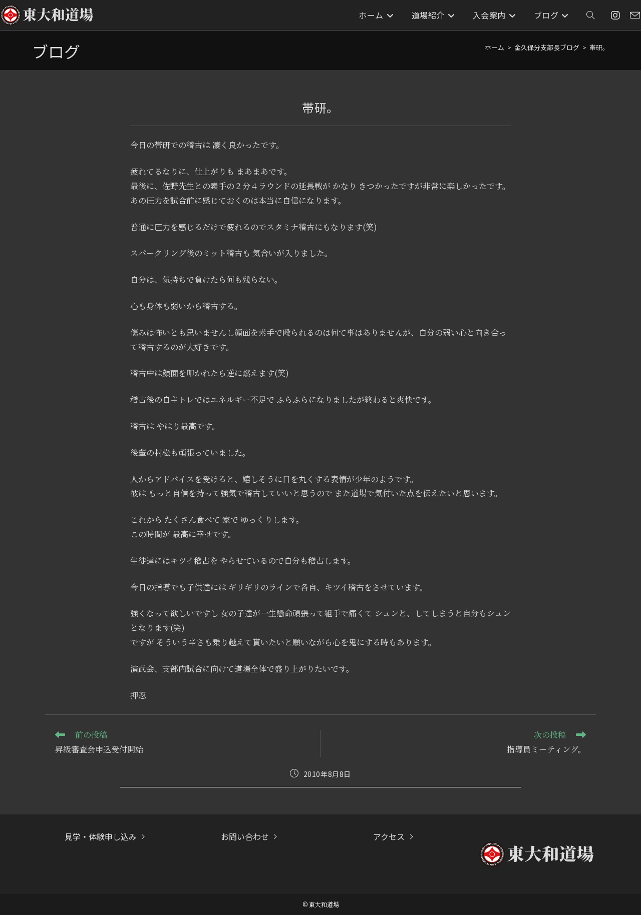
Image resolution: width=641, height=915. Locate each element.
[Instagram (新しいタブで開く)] (615, 15)
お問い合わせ (245, 836)
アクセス (389, 836)
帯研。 (599, 47)
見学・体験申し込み (101, 836)
